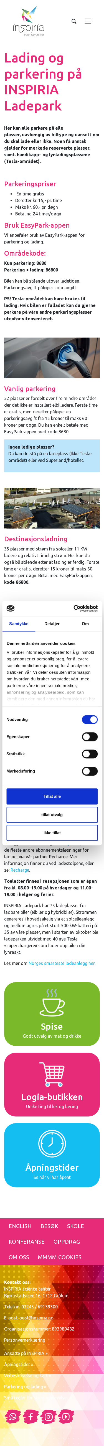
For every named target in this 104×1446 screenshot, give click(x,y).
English (20, 1226)
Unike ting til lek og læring (52, 1106)
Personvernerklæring (24, 1339)
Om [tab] (85, 623)
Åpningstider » (18, 1364)
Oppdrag (67, 1241)
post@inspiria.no (36, 1317)
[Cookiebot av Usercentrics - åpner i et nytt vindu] (74, 608)
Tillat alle (52, 796)
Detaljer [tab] (52, 623)
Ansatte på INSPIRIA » (26, 1353)
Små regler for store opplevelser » (38, 1397)
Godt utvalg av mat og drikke (52, 1035)
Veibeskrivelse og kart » (27, 1375)
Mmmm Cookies (60, 1257)
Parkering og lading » (25, 1386)
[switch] (90, 736)
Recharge (20, 869)
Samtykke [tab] (18, 623)
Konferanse (27, 1241)
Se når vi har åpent (52, 1177)
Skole (75, 1226)
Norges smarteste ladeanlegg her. (62, 963)
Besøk (49, 1226)
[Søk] (74, 21)
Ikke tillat (52, 832)
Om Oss (19, 1257)
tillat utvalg (52, 814)
